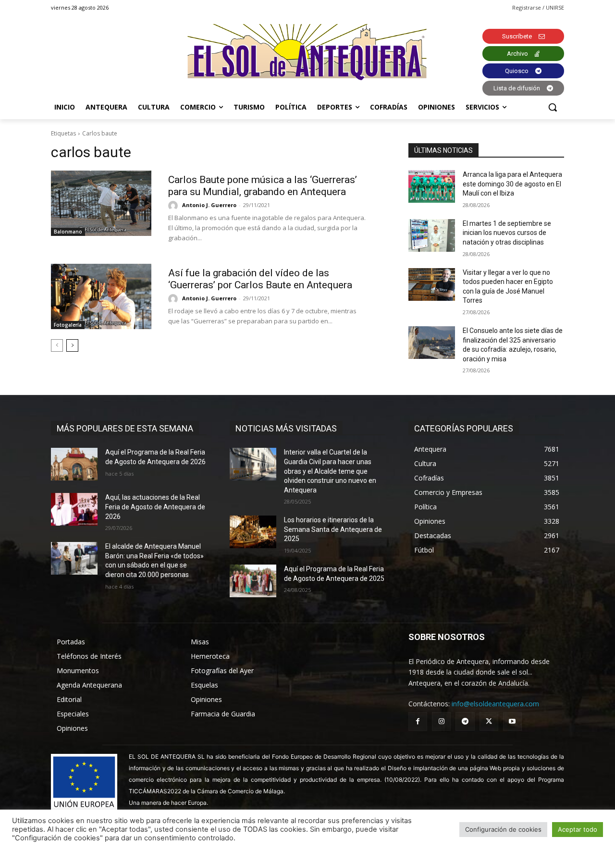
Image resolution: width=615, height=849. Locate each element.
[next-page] (72, 345)
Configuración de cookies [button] (503, 829)
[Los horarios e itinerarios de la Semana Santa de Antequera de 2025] (253, 532)
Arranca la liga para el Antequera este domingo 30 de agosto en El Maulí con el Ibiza (512, 184)
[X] (489, 721)
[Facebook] (417, 721)
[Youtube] (512, 721)
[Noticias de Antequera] (307, 52)
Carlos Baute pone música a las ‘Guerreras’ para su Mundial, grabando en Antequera (262, 185)
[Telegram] (464, 721)
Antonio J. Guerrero (209, 205)
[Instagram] (441, 721)
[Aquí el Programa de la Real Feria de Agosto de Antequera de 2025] (253, 581)
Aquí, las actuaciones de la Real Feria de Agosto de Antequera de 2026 (155, 506)
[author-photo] (174, 205)
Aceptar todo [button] (577, 829)
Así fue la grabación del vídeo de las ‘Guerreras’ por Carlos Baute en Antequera (260, 279)
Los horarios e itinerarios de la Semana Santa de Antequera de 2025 (333, 529)
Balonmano (68, 231)
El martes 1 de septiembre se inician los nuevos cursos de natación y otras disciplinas (507, 233)
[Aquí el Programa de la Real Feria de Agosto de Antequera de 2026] (74, 464)
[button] (552, 107)
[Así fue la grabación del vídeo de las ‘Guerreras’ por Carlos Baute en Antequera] (101, 296)
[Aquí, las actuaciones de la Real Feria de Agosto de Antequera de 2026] (74, 509)
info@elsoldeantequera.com (495, 703)
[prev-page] (57, 345)
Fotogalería (68, 324)
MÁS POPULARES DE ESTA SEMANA (125, 428)
